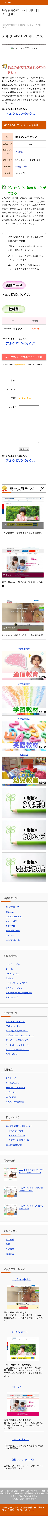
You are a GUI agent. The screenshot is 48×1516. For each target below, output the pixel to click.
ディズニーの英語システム (18, 1040)
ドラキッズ (11, 1078)
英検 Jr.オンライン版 (15, 1022)
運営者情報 (31, 1499)
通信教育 (10, 1254)
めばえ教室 (11, 1097)
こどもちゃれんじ (14, 916)
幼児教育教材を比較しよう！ (19, 1126)
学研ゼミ (10, 978)
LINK (22, 1499)
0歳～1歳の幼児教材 (9, 1491)
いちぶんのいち (13, 940)
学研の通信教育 (13, 931)
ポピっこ (10, 912)
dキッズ (9, 969)
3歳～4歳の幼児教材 (24, 1493)
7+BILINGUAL (12, 1054)
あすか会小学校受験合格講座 (19, 993)
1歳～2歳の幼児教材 (30, 1491)
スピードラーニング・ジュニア (20, 1035)
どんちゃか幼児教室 (15, 1102)
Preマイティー (12, 974)
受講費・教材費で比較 (19, 1140)
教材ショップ (12, 997)
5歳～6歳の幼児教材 (28, 1496)
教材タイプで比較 (17, 1135)
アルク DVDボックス (20, 113)
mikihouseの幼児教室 (15, 1088)
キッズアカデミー (14, 1083)
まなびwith (10, 926)
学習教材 (10, 1239)
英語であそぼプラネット (17, 1031)
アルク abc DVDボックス (17, 1049)
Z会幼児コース (12, 907)
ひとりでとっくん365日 (17, 983)
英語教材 (10, 1249)
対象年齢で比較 (16, 1131)
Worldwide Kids (13, 1026)
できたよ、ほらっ (14, 988)
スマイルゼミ (12, 921)
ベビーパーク (12, 1092)
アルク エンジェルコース (17, 1045)
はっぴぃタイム (13, 964)
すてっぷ (10, 935)
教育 (8, 1244)
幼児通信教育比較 (14, 1145)
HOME (15, 1499)
